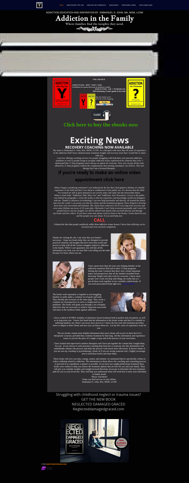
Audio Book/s (114, 5)
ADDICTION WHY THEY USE (75, 5)
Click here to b (80, 124)
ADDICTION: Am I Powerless (96, 5)
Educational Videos (129, 5)
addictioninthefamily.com (56, 464)
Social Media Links (145, 5)
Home (61, 5)
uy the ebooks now (117, 124)
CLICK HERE (128, 284)
